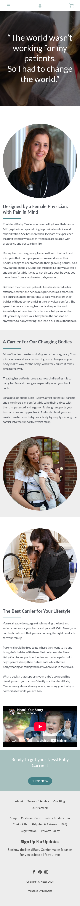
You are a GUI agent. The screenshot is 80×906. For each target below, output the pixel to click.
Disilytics (47, 890)
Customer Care (30, 818)
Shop (13, 818)
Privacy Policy (50, 830)
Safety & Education (57, 818)
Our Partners (40, 807)
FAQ (64, 824)
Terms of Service (38, 801)
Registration (28, 830)
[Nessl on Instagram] (46, 872)
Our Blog (59, 801)
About (19, 801)
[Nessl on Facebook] (34, 872)
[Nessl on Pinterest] (40, 872)
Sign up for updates (40, 841)
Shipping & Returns (44, 824)
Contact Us (20, 824)
